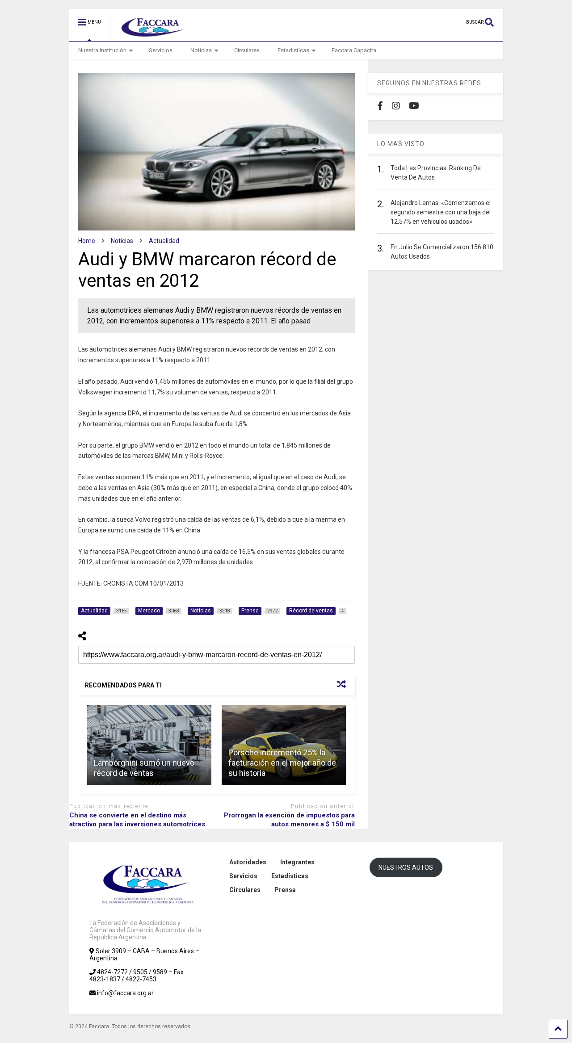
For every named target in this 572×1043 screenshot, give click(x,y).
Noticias (201, 50)
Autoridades (247, 862)
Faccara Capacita (354, 50)
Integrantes (297, 862)
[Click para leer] (149, 745)
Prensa (285, 889)
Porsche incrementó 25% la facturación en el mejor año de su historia (282, 763)
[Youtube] (414, 106)
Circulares (247, 50)
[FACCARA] (148, 34)
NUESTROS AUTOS (406, 867)
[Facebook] (380, 106)
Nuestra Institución (102, 50)
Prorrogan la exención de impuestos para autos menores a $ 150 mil (289, 819)
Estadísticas (293, 50)
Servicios (160, 50)
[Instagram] (396, 106)
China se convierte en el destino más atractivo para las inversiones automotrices (137, 819)
